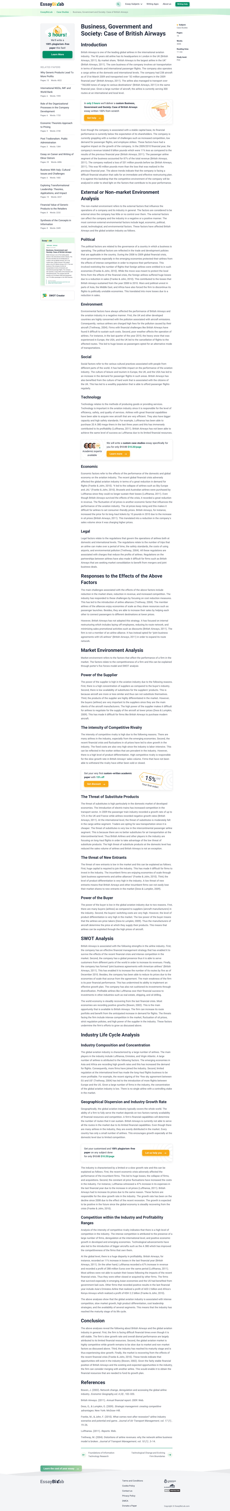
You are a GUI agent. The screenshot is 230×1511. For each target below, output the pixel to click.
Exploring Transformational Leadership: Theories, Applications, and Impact (54, 189)
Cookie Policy (128, 1486)
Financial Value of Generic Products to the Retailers (54, 207)
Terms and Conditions (132, 1481)
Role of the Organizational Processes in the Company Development (54, 108)
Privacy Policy (128, 1496)
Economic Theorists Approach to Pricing (56, 125)
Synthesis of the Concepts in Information (55, 222)
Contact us (127, 1491)
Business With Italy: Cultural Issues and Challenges (55, 172)
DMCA (125, 1501)
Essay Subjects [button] (132, 4)
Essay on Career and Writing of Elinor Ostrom (56, 156)
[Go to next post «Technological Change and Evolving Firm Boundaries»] (151, 1454)
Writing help (182, 4)
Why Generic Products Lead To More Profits (56, 75)
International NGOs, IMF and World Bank (55, 90)
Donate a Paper (129, 1506)
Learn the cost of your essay (59, 1469)
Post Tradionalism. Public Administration (53, 141)
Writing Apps (153, 4)
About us (167, 4)
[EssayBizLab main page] (52, 4)
